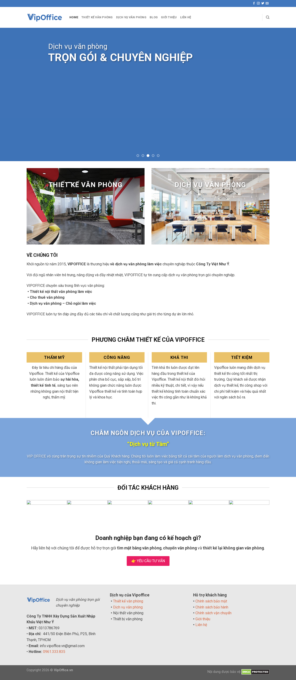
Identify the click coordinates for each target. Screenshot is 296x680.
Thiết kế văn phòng (128, 601)
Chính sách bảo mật (211, 601)
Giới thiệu (202, 619)
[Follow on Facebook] (254, 3)
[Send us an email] (267, 3)
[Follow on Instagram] (258, 3)
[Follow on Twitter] (262, 3)
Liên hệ (201, 625)
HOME (73, 17)
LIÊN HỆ (185, 17)
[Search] (267, 17)
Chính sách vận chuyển (213, 613)
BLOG (154, 17)
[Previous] (12, 94)
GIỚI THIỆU (169, 17)
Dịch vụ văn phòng (128, 607)
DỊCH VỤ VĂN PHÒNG (131, 17)
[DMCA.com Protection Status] (255, 672)
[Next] (284, 94)
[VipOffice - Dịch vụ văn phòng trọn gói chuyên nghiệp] (44, 17)
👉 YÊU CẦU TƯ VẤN (148, 561)
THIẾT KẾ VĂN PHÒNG (97, 17)
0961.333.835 (54, 651)
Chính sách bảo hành (211, 607)
